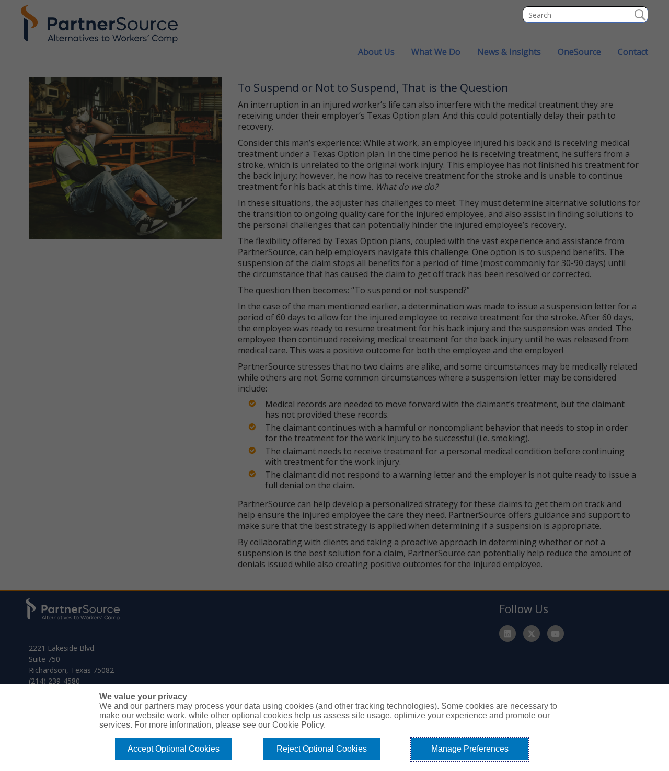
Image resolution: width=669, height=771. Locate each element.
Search (639, 14)
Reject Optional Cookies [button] (321, 748)
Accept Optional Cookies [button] (174, 748)
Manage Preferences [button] (470, 748)
